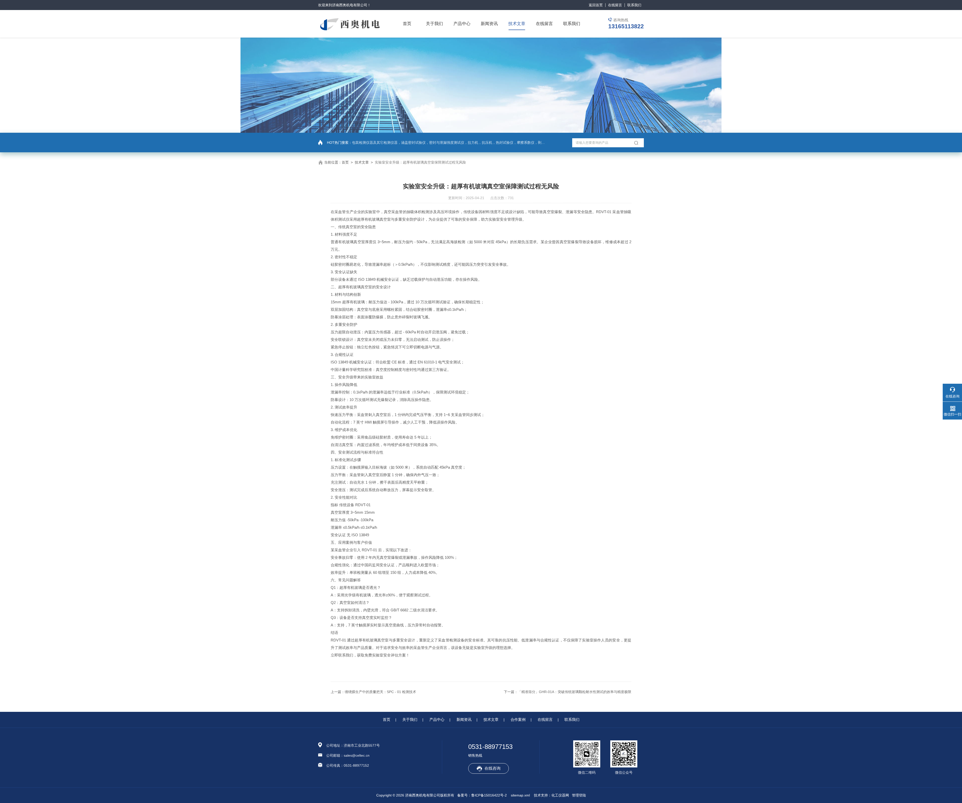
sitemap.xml (520, 795)
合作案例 (518, 719)
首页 (407, 23)
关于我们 (434, 23)
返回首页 (596, 5)
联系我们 (634, 5)
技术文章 (516, 23)
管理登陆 (579, 795)
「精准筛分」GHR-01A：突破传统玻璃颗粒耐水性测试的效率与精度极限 (574, 692)
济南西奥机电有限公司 (349, 5)
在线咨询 (493, 768)
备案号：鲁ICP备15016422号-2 (482, 795)
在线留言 (615, 5)
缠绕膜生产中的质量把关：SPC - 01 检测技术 (380, 692)
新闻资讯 (489, 23)
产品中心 (461, 23)
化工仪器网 (560, 795)
